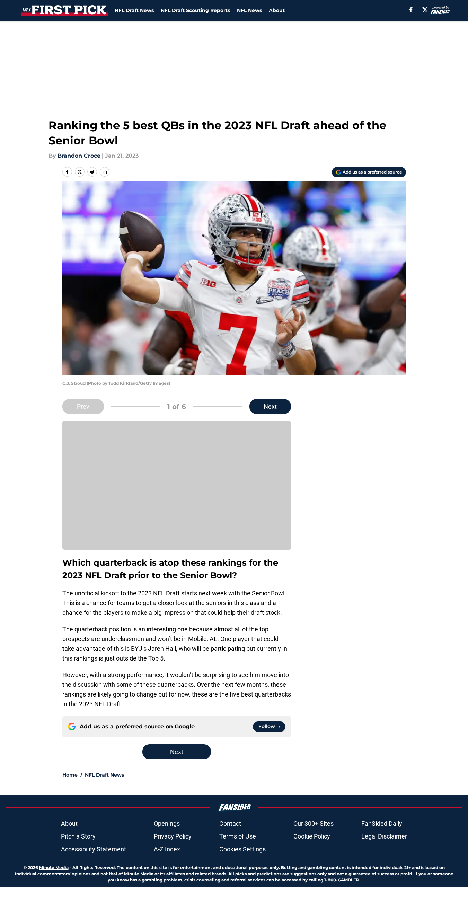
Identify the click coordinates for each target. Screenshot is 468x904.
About (277, 10)
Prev (83, 406)
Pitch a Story (78, 836)
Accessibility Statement (93, 849)
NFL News (249, 10)
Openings (167, 823)
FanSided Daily (381, 823)
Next (270, 406)
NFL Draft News (134, 10)
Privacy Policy (173, 836)
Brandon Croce (79, 155)
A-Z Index (167, 849)
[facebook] (411, 9)
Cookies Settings (242, 849)
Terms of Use (237, 836)
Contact (230, 823)
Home (70, 775)
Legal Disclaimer (384, 836)
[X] (425, 9)
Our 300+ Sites (313, 823)
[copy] (104, 172)
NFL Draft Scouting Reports (195, 10)
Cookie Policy (311, 836)
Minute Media (54, 867)
